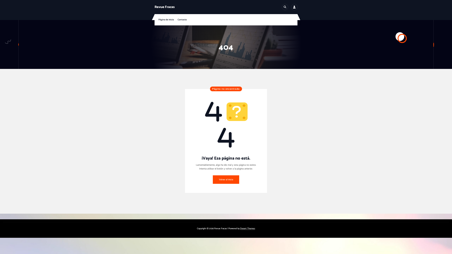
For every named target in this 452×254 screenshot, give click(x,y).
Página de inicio (166, 20)
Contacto (182, 20)
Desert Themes (247, 228)
